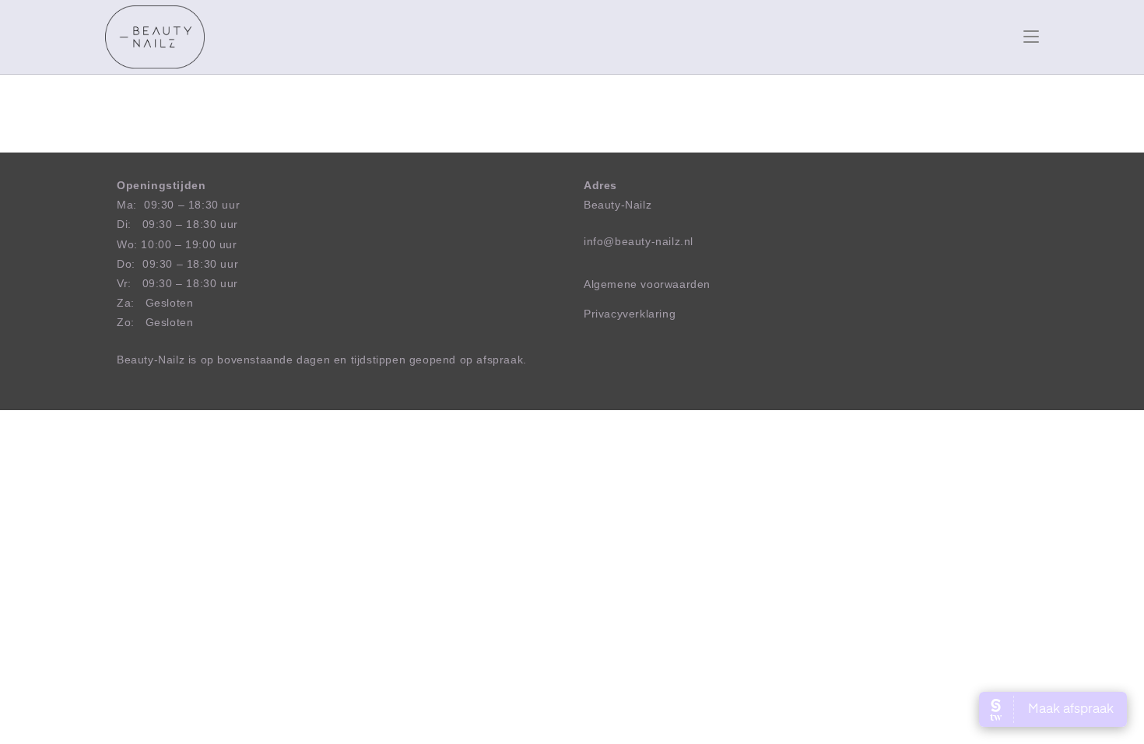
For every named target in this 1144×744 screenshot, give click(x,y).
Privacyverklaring (630, 313)
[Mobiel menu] (1031, 37)
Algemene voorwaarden (647, 284)
